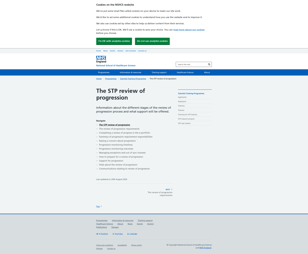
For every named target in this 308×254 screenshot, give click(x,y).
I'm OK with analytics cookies (114, 41)
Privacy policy (136, 245)
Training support (159, 72)
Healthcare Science (185, 72)
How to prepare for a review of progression (121, 156)
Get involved (131, 51)
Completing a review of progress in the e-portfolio (124, 132)
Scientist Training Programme (133, 78)
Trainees (181, 106)
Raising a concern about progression (117, 140)
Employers (182, 101)
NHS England (205, 248)
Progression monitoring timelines (116, 144)
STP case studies (184, 123)
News (105, 51)
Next (160, 192)
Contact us (142, 51)
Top (98, 206)
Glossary (115, 227)
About (207, 72)
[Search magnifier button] (209, 64)
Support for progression (111, 160)
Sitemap (99, 249)
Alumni (120, 51)
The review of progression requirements (119, 128)
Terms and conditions (104, 245)
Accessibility (122, 245)
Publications (101, 227)
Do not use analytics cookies (152, 41)
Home (98, 51)
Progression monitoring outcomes (116, 148)
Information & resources (130, 72)
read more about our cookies (189, 29)
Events (112, 51)
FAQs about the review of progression (118, 164)
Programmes (103, 72)
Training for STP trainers (187, 114)
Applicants (182, 97)
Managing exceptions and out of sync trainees (122, 152)
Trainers (181, 110)
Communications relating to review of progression (124, 168)
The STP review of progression (114, 124)
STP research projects (186, 119)
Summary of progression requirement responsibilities (125, 136)
